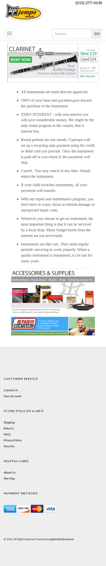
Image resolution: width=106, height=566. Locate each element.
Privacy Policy (13, 440)
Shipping (9, 422)
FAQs (7, 434)
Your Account (12, 396)
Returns (9, 428)
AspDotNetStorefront (61, 539)
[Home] (26, 12)
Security (9, 446)
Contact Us (11, 390)
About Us (10, 472)
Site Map (9, 478)
